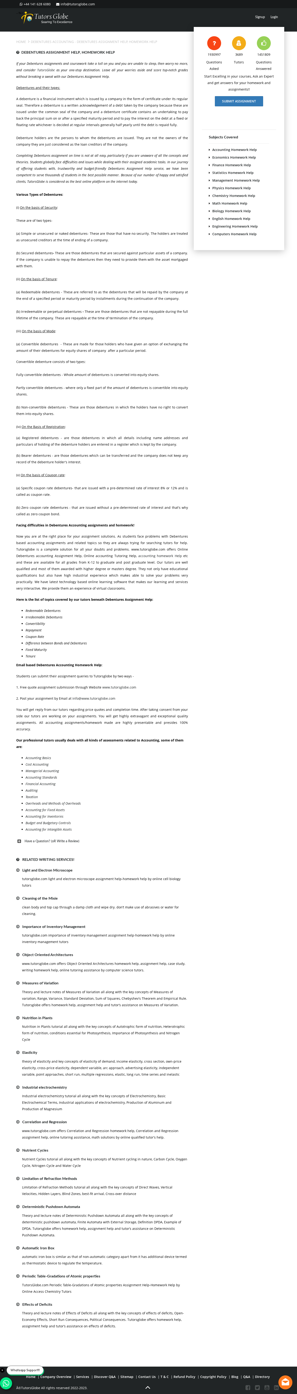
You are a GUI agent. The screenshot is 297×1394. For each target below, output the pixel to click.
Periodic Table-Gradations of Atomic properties (61, 1276)
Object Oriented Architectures (47, 955)
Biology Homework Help (231, 211)
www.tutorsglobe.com (119, 687)
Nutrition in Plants (37, 1018)
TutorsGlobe (46, 70)
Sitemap (126, 1376)
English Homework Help (231, 218)
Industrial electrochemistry (44, 1087)
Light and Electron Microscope (47, 870)
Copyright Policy (213, 1376)
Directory (262, 1376)
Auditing (32, 790)
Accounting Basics (38, 758)
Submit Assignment (239, 101)
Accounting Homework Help (234, 149)
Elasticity (29, 1052)
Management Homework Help (236, 180)
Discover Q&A (105, 1376)
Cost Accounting (37, 764)
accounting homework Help (160, 556)
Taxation (32, 797)
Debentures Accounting (52, 41)
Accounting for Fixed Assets (45, 810)
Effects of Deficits (37, 1304)
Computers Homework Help (234, 234)
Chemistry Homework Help (233, 195)
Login (274, 17)
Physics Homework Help (231, 188)
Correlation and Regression (44, 1122)
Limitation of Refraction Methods (49, 1179)
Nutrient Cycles (35, 1150)
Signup (260, 17)
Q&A (246, 1376)
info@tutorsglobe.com (78, 4)
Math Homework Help (229, 203)
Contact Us (147, 1376)
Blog (234, 1376)
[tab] (102, 841)
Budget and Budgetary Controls (48, 823)
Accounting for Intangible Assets (49, 829)
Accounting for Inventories (44, 816)
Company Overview (55, 1376)
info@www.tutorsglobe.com (93, 698)
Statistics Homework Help (233, 172)
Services (82, 1376)
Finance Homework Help (231, 165)
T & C (165, 1376)
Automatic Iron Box (38, 1248)
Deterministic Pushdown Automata (51, 1207)
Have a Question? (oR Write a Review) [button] (52, 841)
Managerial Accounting (42, 771)
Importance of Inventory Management (53, 927)
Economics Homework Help (234, 157)
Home (21, 41)
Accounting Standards (41, 777)
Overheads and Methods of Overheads (53, 803)
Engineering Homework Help (235, 226)
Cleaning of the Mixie (40, 898)
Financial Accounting (40, 784)
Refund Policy (184, 1376)
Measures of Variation (40, 983)
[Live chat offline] (285, 1382)
